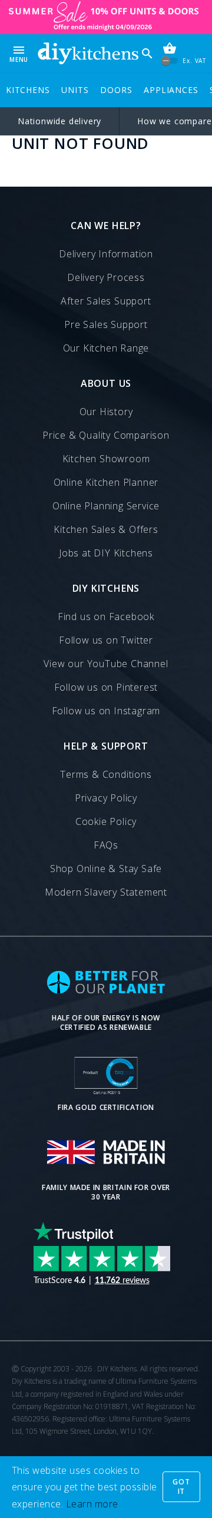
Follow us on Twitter (106, 640)
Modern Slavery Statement (106, 892)
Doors (116, 89)
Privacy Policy (106, 797)
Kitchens (27, 89)
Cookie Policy (106, 821)
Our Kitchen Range (106, 348)
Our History (106, 411)
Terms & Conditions (105, 774)
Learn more (92, 1503)
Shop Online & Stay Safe (106, 868)
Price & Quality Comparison (106, 435)
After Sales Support (106, 300)
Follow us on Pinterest (106, 687)
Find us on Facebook (106, 616)
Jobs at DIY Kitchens (106, 552)
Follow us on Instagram (106, 710)
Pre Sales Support (106, 324)
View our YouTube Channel (106, 663)
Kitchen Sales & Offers (106, 529)
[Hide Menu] (88, 53)
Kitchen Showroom (106, 458)
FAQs (106, 844)
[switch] (169, 61)
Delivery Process (106, 277)
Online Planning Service (106, 505)
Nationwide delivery (59, 121)
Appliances (171, 89)
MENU (18, 53)
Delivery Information (106, 253)
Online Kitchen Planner (106, 482)
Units (74, 89)
